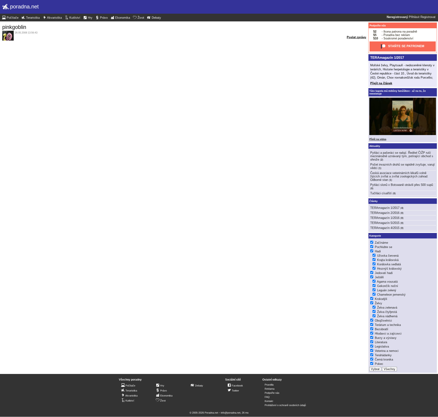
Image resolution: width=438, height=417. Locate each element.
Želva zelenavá (387, 307)
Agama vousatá (387, 281)
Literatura (381, 342)
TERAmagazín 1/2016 (384, 218)
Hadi (378, 251)
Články (373, 201)
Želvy (378, 303)
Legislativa (382, 346)
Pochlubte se (383, 247)
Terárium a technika (388, 325)
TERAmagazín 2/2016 (384, 213)
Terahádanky (383, 355)
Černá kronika (384, 359)
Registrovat (427, 17)
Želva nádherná (387, 316)
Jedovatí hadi (384, 273)
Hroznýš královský (389, 268)
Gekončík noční (387, 286)
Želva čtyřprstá (387, 312)
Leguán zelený (386, 290)
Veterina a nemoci (387, 351)
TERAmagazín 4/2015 (384, 228)
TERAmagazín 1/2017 (387, 57)
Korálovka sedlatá (389, 264)
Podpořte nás (378, 25)
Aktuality (374, 146)
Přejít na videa (377, 139)
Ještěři (379, 277)
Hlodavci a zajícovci (388, 333)
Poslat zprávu (356, 37)
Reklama (269, 388)
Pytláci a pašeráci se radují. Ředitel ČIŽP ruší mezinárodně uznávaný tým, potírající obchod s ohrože (401, 156)
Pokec (379, 364)
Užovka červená (388, 255)
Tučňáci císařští (381, 193)
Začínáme (381, 242)
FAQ (267, 397)
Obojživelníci (383, 320)
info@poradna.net (230, 412)
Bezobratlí (381, 329)
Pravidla (269, 384)
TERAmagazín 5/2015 (384, 223)
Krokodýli (381, 299)
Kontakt (269, 401)
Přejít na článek (381, 83)
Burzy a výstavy (385, 338)
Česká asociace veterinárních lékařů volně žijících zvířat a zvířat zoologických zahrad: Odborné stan (399, 176)
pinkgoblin (14, 27)
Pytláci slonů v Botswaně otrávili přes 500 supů (401, 185)
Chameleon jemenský (391, 294)
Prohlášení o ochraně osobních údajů (285, 405)
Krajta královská (388, 260)
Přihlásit (414, 17)
